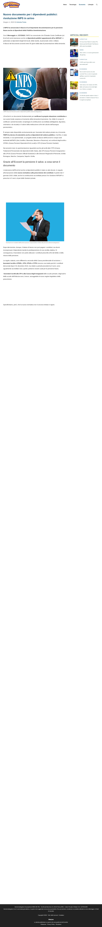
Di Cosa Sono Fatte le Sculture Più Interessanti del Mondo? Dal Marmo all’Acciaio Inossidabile (89, 44)
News (65, 4)
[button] (97, 4)
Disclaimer (58, 924)
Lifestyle (90, 4)
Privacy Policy (51, 924)
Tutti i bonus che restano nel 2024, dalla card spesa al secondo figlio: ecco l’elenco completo (88, 87)
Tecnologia (72, 4)
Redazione (43, 924)
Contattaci (61, 915)
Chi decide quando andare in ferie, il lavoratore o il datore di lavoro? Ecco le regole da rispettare (89, 97)
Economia (82, 4)
